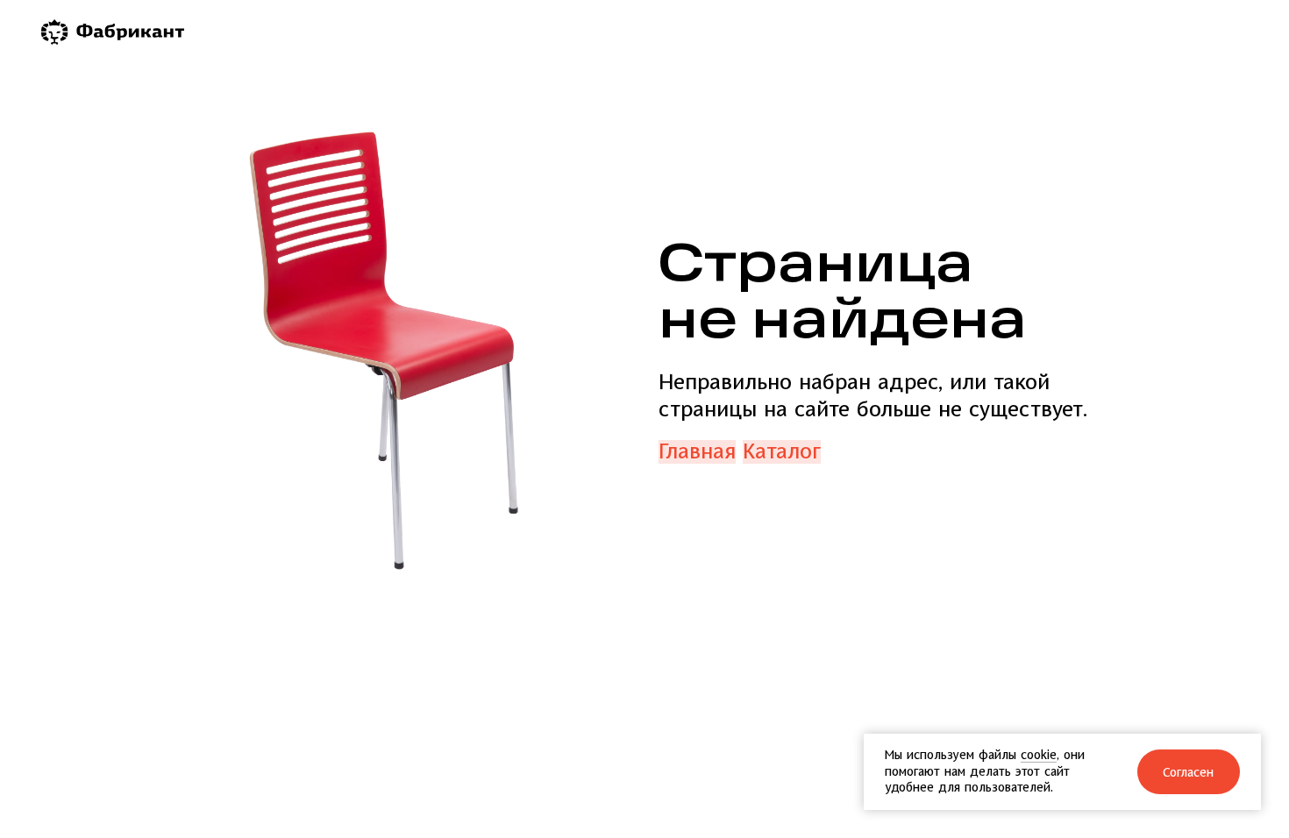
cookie (1039, 755)
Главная (697, 452)
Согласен (1189, 772)
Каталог (782, 452)
